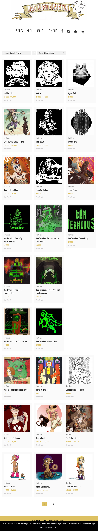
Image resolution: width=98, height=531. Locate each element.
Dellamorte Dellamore (12, 438)
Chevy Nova (72, 190)
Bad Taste (40, 141)
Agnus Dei (72, 93)
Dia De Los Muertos (73, 438)
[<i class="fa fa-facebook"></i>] (62, 30)
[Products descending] (34, 53)
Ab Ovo (38, 93)
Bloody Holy (72, 141)
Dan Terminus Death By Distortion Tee (13, 240)
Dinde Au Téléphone (73, 486)
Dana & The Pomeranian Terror (16, 389)
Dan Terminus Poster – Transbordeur (13, 291)
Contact (52, 30)
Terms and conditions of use (54, 520)
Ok (55, 527)
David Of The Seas (43, 389)
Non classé (7, 89)
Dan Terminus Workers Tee (46, 341)
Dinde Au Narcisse (43, 486)
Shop (29, 30)
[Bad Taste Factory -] (49, 10)
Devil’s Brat (40, 438)
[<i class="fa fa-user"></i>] (75, 30)
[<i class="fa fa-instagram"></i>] (68, 30)
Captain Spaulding (11, 190)
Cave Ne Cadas (42, 190)
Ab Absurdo (8, 93)
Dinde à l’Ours (9, 486)
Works (19, 30)
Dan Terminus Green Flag (78, 238)
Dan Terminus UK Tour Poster (15, 341)
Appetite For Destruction (14, 141)
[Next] (54, 504)
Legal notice (36, 520)
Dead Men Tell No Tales (75, 389)
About (39, 30)
